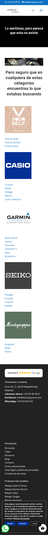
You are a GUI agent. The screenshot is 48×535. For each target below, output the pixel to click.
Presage (9, 294)
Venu (7, 252)
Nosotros (9, 455)
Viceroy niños (11, 146)
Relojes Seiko (11, 492)
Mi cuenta (10, 448)
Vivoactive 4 (11, 248)
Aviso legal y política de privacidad (21, 469)
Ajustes (35, 524)
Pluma (8, 351)
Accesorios (10, 256)
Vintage (9, 192)
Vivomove (10, 245)
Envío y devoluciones (15, 466)
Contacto (9, 462)
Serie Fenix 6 (11, 237)
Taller (8, 451)
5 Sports (9, 302)
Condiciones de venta (15, 473)
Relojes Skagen (12, 496)
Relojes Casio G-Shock (16, 485)
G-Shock (9, 184)
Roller (8, 348)
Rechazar (22, 524)
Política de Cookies (21, 518)
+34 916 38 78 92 (13, 2)
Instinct (8, 241)
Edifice (8, 188)
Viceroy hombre (13, 142)
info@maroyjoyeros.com (29, 397)
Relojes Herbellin (13, 500)
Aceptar (10, 524)
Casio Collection (13, 199)
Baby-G (8, 195)
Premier (9, 305)
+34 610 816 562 (25, 401)
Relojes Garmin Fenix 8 (16, 489)
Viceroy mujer (12, 138)
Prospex (9, 298)
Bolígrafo (9, 344)
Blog (7, 458)
